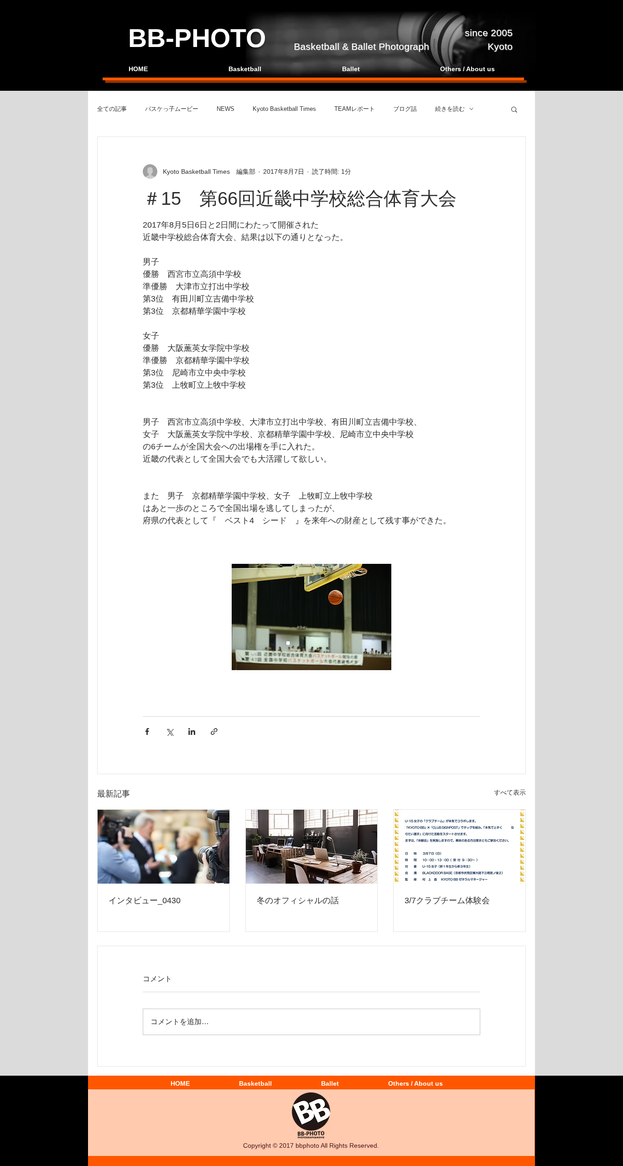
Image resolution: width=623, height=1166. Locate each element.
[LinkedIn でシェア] (191, 731)
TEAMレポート (354, 108)
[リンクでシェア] (214, 731)
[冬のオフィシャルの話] (312, 847)
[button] (514, 109)
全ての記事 (112, 108)
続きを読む (450, 108)
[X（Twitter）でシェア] (169, 731)
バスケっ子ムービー (171, 108)
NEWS (225, 108)
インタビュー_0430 (145, 900)
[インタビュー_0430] (163, 847)
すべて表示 (510, 792)
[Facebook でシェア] (147, 731)
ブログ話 (405, 108)
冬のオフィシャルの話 (298, 900)
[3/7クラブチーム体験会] (459, 847)
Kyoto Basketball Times (284, 108)
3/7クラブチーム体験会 (447, 900)
